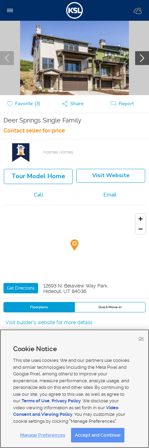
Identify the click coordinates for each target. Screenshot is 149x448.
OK (141, 338)
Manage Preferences (42, 435)
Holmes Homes (58, 152)
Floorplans (39, 307)
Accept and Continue (98, 435)
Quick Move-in (110, 307)
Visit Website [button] (111, 175)
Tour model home (38, 176)
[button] (74, 104)
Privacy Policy (66, 400)
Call (39, 195)
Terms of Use (35, 400)
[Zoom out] (140, 229)
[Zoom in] (140, 219)
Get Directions (21, 288)
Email (110, 195)
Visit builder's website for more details (49, 322)
